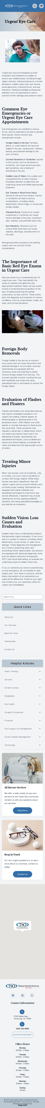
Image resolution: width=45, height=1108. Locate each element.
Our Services (10, 625)
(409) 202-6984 (22, 1029)
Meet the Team (11, 633)
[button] (1, 6)
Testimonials (9, 641)
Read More (23, 810)
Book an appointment (22, 1035)
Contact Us (9, 649)
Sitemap (36, 1102)
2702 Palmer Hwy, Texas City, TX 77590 (22, 1017)
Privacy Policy (27, 1102)
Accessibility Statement (12, 1102)
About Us (8, 617)
